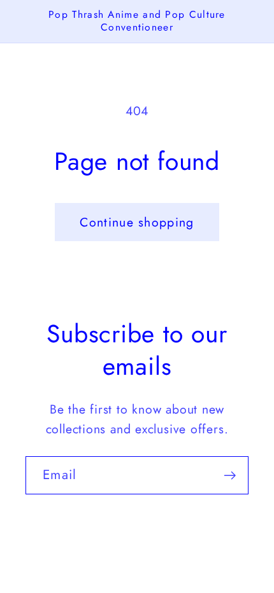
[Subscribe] (230, 475)
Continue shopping (137, 222)
